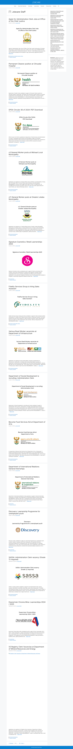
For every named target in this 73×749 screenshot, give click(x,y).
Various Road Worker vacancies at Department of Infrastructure (22, 332)
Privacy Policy (48, 6)
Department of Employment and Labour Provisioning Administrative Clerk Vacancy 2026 (57, 30)
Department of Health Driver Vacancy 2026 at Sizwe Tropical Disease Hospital (56, 26)
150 (20, 743)
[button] (58, 6)
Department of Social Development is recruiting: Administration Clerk (24, 377)
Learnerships (36, 6)
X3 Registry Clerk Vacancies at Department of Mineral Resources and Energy (26, 648)
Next (22, 743)
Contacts (54, 6)
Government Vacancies (22, 6)
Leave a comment (13, 57)
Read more (11, 53)
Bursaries (42, 6)
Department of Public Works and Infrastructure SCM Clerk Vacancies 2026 (56, 12)
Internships (30, 6)
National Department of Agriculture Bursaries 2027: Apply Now (57, 42)
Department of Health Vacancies (15, 56)
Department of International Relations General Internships (24, 468)
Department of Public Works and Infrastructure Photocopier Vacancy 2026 (56, 16)
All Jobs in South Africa (14, 323)
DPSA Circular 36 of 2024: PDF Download (26, 110)
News (15, 6)
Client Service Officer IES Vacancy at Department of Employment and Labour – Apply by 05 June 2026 (57, 34)
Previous (11, 743)
